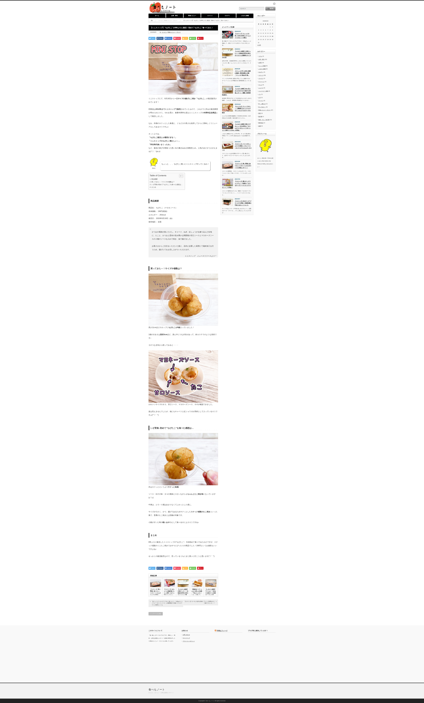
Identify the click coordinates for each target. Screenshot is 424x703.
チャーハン (261, 81)
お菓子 (260, 62)
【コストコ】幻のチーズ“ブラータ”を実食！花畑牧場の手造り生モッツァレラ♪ (243, 203)
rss (274, 4)
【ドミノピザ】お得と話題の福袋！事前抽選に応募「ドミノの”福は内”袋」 (243, 73)
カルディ (227, 15)
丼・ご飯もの (262, 103)
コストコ (209, 15)
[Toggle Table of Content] (180, 176)
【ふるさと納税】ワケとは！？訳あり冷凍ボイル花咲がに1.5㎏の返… (210, 592)
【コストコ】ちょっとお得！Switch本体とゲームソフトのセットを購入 (243, 35)
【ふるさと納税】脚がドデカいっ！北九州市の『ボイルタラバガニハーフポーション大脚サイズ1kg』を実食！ (236, 127)
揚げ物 (260, 116)
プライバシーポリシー (189, 641)
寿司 (259, 113)
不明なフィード (222, 631)
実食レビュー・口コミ (174, 32)
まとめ (153, 187)
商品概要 (154, 179)
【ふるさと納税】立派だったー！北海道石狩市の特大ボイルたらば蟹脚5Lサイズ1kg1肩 (236, 54)
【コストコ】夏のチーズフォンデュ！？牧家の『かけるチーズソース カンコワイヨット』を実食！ (236, 184)
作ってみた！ (262, 107)
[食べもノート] (162, 12)
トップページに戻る (155, 613)
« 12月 (259, 45)
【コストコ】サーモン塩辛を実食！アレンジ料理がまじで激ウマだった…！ (199, 602)
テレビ (260, 84)
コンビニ (164, 32)
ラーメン (260, 100)
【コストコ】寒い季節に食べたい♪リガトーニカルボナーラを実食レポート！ (243, 165)
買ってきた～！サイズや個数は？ (163, 182)
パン (259, 94)
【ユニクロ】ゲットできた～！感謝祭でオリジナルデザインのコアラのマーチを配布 (236, 109)
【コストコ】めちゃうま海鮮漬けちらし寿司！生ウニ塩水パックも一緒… (169, 593)
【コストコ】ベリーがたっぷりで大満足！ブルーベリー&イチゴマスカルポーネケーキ (237, 147)
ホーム (157, 15)
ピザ (259, 97)
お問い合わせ (186, 634)
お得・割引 (174, 15)
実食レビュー (192, 15)
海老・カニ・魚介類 (263, 119)
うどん (260, 56)
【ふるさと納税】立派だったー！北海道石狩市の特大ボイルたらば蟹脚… (183, 593)
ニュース (260, 88)
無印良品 (260, 122)
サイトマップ (186, 638)
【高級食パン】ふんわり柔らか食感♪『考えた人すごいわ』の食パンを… (196, 593)
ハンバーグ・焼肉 (263, 91)
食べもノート (157, 689)
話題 (259, 126)
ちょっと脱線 (262, 65)
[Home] (152, 20)
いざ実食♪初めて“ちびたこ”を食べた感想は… (167, 184)
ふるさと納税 (245, 15)
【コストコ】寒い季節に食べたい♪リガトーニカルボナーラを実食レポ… (155, 593)
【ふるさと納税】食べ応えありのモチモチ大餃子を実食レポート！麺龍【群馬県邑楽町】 (236, 92)
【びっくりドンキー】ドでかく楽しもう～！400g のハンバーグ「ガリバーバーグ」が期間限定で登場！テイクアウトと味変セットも (167, 603)
